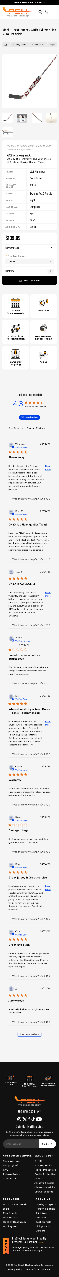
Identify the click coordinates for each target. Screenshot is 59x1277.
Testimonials (43, 1221)
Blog (6, 1208)
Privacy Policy (15, 1269)
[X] (24, 1119)
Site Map (46, 1269)
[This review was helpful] (42, 499)
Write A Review (29, 417)
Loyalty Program (46, 1204)
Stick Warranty (12, 1161)
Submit (47, 1144)
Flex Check (10, 1213)
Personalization (45, 1208)
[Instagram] (19, 1119)
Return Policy (11, 1174)
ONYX (38, 1161)
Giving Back (43, 1226)
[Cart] (47, 12)
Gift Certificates (43, 1191)
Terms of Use (32, 1269)
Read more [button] (48, 468)
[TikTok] (33, 1119)
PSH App (41, 1213)
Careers (40, 1230)
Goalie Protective (45, 1174)
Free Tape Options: (17, 256)
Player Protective (45, 1169)
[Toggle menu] (54, 12)
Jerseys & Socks (44, 1182)
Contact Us (10, 1178)
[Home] (6, 45)
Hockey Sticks (19, 45)
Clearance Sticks (44, 1187)
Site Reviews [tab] (15, 428)
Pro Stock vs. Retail (15, 1204)
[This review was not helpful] (47, 499)
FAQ (5, 1169)
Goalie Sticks (38, 45)
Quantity (9, 271)
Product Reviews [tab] (36, 428)
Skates (38, 1178)
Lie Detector (10, 1217)
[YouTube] (39, 1119)
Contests (41, 1217)
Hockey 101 (10, 1226)
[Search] (40, 12)
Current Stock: (28, 248)
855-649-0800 (26, 1111)
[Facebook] (29, 1119)
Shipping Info (11, 1165)
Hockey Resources (14, 1221)
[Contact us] (39, 1112)
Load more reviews (29, 1034)
